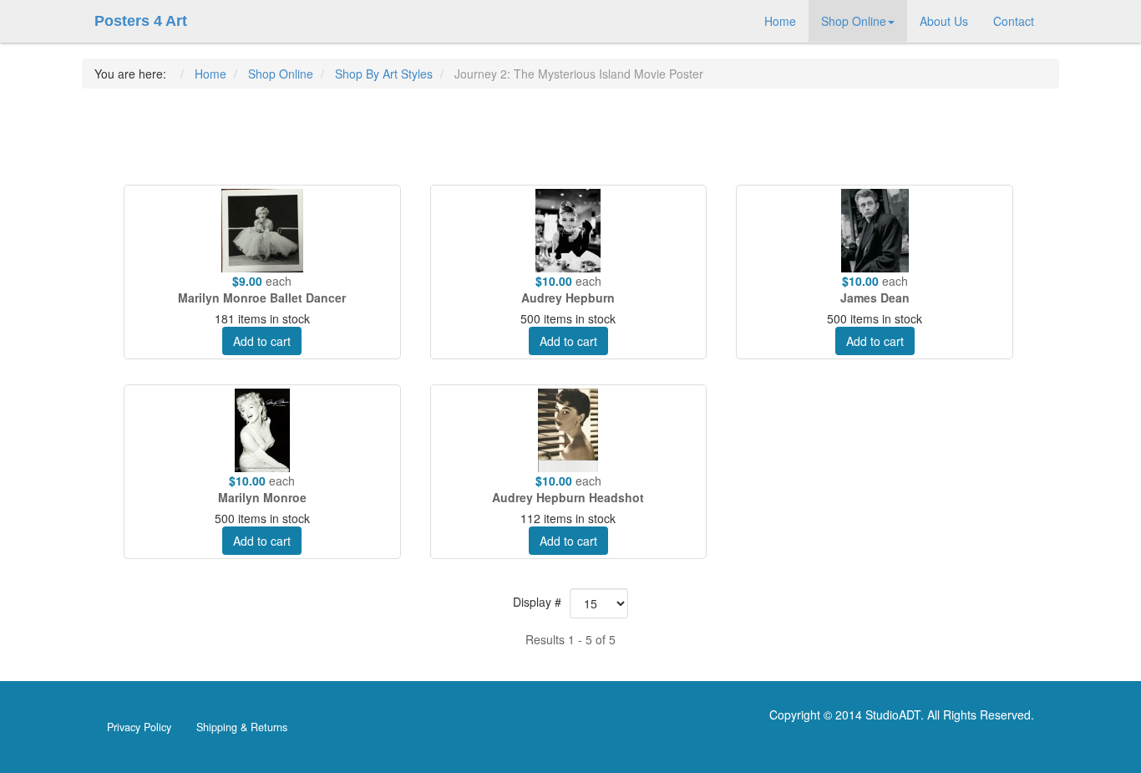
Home (780, 21)
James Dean (875, 297)
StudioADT (892, 714)
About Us (944, 21)
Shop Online (853, 21)
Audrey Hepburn (568, 297)
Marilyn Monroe (262, 497)
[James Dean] (874, 230)
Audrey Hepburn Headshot (568, 497)
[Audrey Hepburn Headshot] (568, 430)
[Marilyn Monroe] (262, 430)
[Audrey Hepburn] (568, 230)
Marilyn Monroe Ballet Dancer (262, 297)
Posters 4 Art (140, 21)
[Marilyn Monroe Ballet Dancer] (262, 230)
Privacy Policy (139, 727)
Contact (1013, 21)
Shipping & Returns (241, 727)
